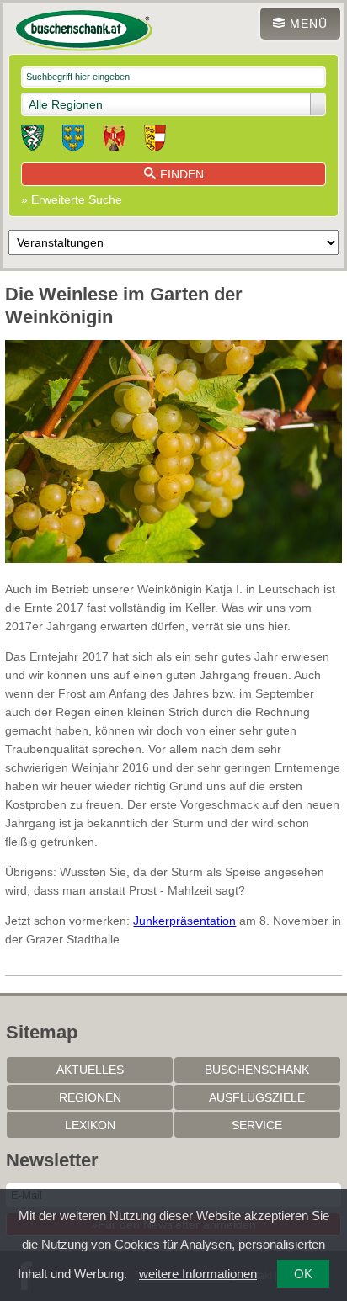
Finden (182, 174)
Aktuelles (90, 1069)
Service (257, 1125)
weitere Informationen (198, 1273)
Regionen (90, 1097)
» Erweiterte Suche (71, 199)
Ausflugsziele (257, 1097)
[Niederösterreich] (73, 141)
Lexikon (90, 1125)
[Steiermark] (32, 141)
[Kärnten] (155, 141)
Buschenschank (257, 1069)
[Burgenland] (114, 141)
